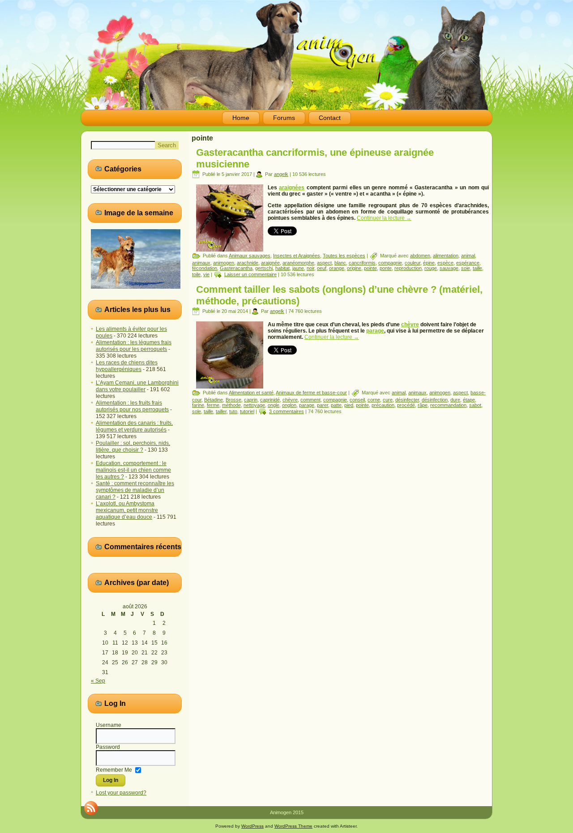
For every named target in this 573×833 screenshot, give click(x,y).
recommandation (448, 405)
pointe (370, 268)
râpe (423, 405)
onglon (289, 405)
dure (455, 399)
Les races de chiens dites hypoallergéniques (127, 365)
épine (429, 262)
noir (310, 268)
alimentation (445, 255)
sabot (475, 405)
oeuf (321, 268)
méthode (231, 405)
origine (354, 268)
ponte (386, 268)
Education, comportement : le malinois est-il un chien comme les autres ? (133, 470)
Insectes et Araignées (296, 255)
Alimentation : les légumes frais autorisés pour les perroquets (133, 345)
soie (465, 268)
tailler (221, 411)
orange (336, 268)
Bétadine (213, 399)
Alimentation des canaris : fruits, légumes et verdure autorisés (134, 426)
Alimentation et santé (251, 392)
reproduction (408, 268)
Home (240, 117)
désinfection (435, 399)
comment (310, 399)
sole (196, 411)
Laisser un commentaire (250, 274)
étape (469, 399)
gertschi (264, 268)
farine (198, 405)
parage (375, 331)
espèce (445, 262)
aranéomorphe (298, 262)
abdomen (420, 255)
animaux (201, 262)
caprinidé (270, 399)
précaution (383, 405)
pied (348, 405)
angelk (281, 174)
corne (374, 399)
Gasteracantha (236, 268)
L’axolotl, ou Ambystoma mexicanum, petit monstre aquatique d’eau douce (127, 510)
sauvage (449, 268)
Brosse (233, 399)
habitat (282, 268)
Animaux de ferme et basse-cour (311, 392)
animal (468, 255)
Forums (284, 117)
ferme (213, 405)
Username (108, 725)
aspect (324, 262)
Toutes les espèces (344, 255)
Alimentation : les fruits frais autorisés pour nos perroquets (132, 406)
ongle (273, 405)
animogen (223, 262)
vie (206, 274)
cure (388, 399)
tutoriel (247, 411)
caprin (250, 399)
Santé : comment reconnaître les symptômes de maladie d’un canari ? (135, 490)
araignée (270, 262)
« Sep (98, 681)
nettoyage (254, 405)
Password (108, 747)
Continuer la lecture (384, 218)
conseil (357, 399)
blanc (340, 262)
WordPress (252, 826)
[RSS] (91, 808)
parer (322, 405)
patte (336, 405)
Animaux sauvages (249, 255)
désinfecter (407, 399)
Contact (330, 117)
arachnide (247, 262)
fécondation (204, 268)
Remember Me (114, 769)
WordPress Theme (293, 826)
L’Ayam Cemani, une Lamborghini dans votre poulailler (137, 386)
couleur (412, 262)
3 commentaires (286, 411)
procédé (406, 405)
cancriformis (362, 262)
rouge (430, 268)
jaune (298, 268)
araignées (291, 187)
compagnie (390, 262)
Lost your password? (121, 793)
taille (477, 268)
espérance (467, 262)
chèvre (410, 324)
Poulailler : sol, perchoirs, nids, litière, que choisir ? (133, 446)
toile (196, 274)
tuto (233, 411)
